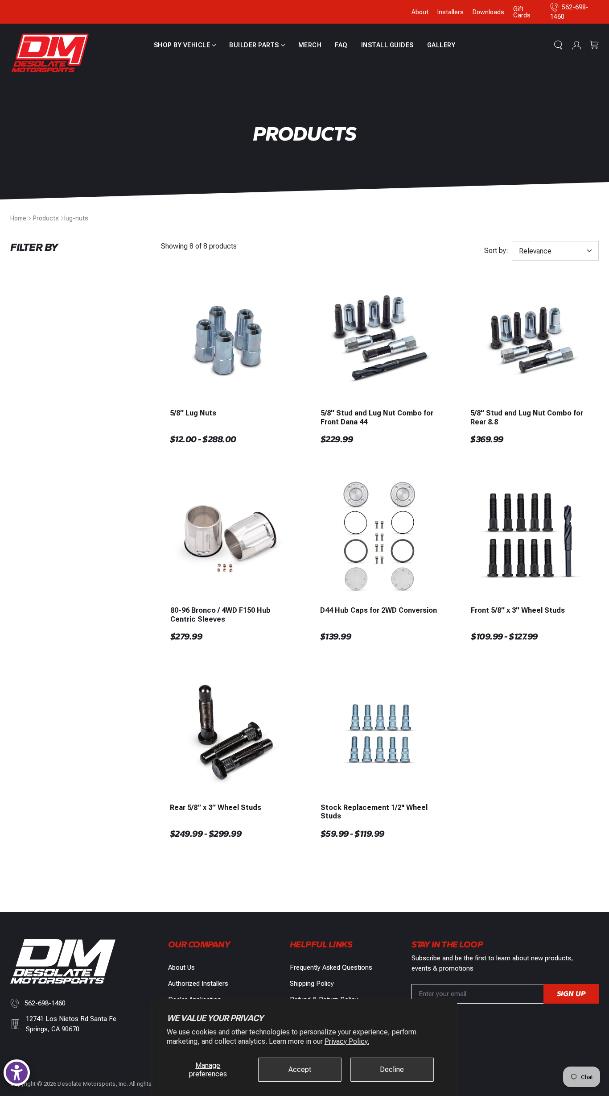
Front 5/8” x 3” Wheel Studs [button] (518, 610)
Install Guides (387, 45)
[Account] (576, 45)
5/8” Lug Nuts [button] (193, 413)
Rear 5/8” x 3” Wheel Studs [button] (215, 807)
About (419, 12)
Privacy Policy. (347, 1041)
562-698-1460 (45, 1003)
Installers (450, 12)
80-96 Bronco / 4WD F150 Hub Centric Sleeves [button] (220, 614)
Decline (392, 1069)
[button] (185, 45)
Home (18, 218)
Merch (310, 45)
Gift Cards (522, 12)
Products (46, 218)
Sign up (571, 993)
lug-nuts (76, 218)
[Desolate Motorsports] (50, 53)
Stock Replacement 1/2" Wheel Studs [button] (374, 811)
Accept (299, 1069)
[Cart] (594, 45)
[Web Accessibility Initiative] (16, 1072)
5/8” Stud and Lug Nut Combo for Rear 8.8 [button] (526, 417)
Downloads (488, 12)
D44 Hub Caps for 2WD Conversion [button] (378, 610)
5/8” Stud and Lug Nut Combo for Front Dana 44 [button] (377, 417)
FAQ (341, 45)
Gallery (441, 45)
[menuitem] (185, 45)
